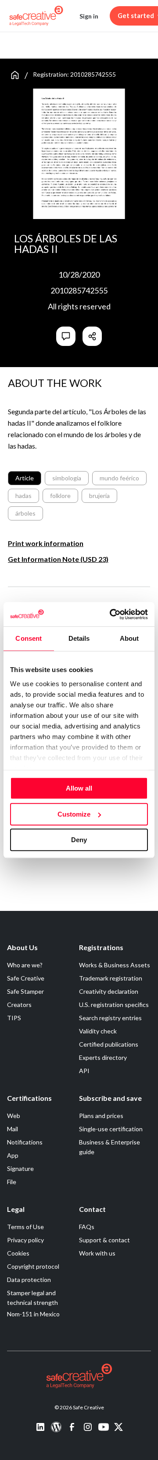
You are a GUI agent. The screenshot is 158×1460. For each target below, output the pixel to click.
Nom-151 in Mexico (33, 1314)
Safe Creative (25, 978)
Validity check (98, 1031)
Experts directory (103, 1057)
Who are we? (25, 965)
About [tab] (129, 638)
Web (13, 1115)
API (84, 1070)
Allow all (79, 788)
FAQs (86, 1226)
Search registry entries (110, 1018)
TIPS (14, 1018)
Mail (12, 1129)
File (11, 1181)
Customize (73, 814)
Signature (20, 1168)
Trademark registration (110, 978)
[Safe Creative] (36, 16)
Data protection (29, 1279)
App (12, 1155)
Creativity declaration (108, 991)
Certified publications (108, 1044)
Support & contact (104, 1240)
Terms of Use (25, 1226)
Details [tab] (79, 638)
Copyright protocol (33, 1266)
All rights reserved (79, 306)
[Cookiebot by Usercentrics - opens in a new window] (111, 614)
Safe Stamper (25, 991)
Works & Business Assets (114, 965)
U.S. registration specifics (114, 1004)
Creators (19, 1004)
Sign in (88, 16)
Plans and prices (101, 1115)
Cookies (18, 1253)
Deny (79, 839)
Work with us (97, 1253)
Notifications (25, 1142)
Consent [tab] (28, 638)
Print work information (45, 543)
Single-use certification (111, 1129)
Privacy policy (25, 1240)
